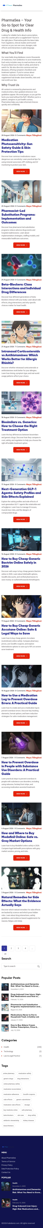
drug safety (32, 1115)
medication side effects (12, 1105)
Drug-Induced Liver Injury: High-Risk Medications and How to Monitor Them (26, 995)
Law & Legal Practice (23, 1056)
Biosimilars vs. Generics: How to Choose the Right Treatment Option (19, 426)
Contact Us (6, 1172)
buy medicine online (11, 1110)
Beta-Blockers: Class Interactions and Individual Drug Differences (21, 288)
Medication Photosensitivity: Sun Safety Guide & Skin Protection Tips (17, 146)
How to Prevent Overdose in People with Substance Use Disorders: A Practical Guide (20, 768)
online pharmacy (8, 1073)
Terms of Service (8, 1161)
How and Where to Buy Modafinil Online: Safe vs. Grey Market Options (20, 837)
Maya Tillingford (34, 135)
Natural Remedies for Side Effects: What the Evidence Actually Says (21, 901)
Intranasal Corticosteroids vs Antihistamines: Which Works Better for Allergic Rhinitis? (21, 357)
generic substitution (23, 1100)
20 (5, 954)
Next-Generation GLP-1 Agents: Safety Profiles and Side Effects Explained (21, 493)
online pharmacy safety (12, 1084)
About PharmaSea (9, 1158)
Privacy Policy (7, 1165)
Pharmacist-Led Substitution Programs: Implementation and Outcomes (18, 216)
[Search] (39, 966)
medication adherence (11, 1094)
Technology (23, 1051)
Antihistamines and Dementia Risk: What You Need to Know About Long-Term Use (25, 985)
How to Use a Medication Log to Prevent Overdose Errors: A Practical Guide (19, 699)
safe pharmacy (27, 1110)
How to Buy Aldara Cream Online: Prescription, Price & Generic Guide (24, 1026)
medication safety (24, 1073)
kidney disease (28, 1120)
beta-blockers (8, 1115)
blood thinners (9, 1126)
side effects (8, 1100)
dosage (27, 1105)
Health (23, 1047)
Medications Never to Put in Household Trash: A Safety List (25, 1016)
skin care (21, 1115)
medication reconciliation (12, 1089)
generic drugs (8, 1079)
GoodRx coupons (29, 1094)
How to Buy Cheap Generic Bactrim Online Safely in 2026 (21, 563)
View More (20, 171)
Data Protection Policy (10, 1169)
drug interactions (23, 1079)
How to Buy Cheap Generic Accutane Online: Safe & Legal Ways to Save (21, 629)
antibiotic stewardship (11, 1120)
